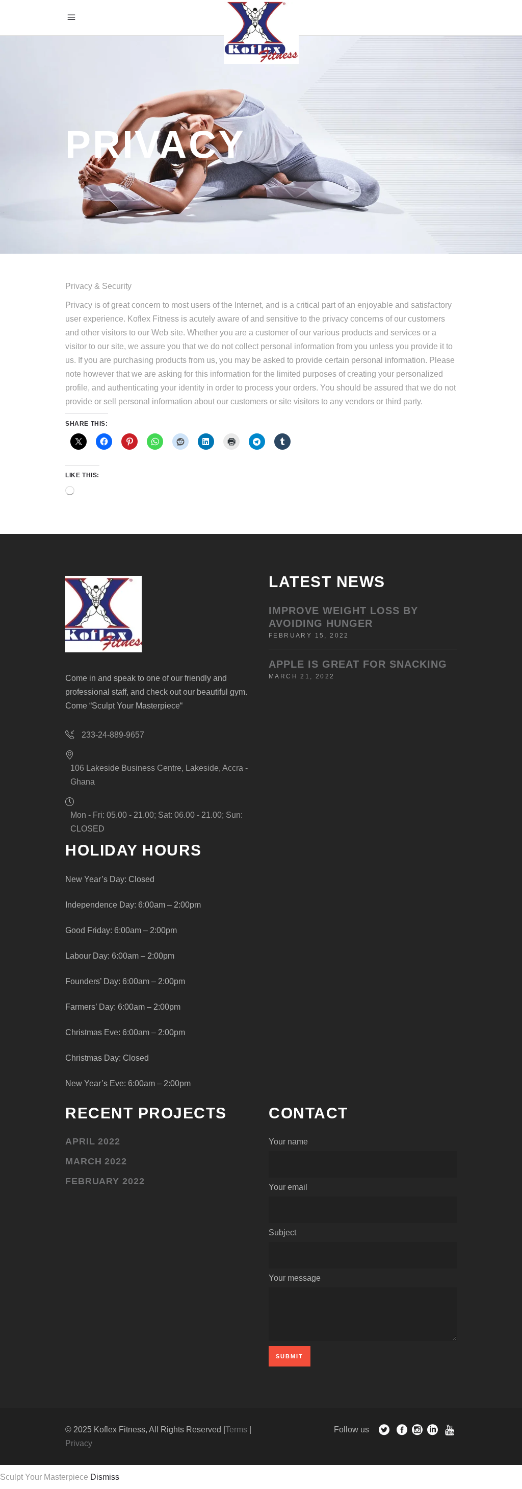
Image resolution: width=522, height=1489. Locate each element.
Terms (236, 1429)
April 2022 (92, 1141)
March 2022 (96, 1161)
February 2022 (105, 1181)
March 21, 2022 (302, 676)
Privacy (78, 1443)
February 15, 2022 (309, 635)
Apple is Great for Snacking (358, 664)
